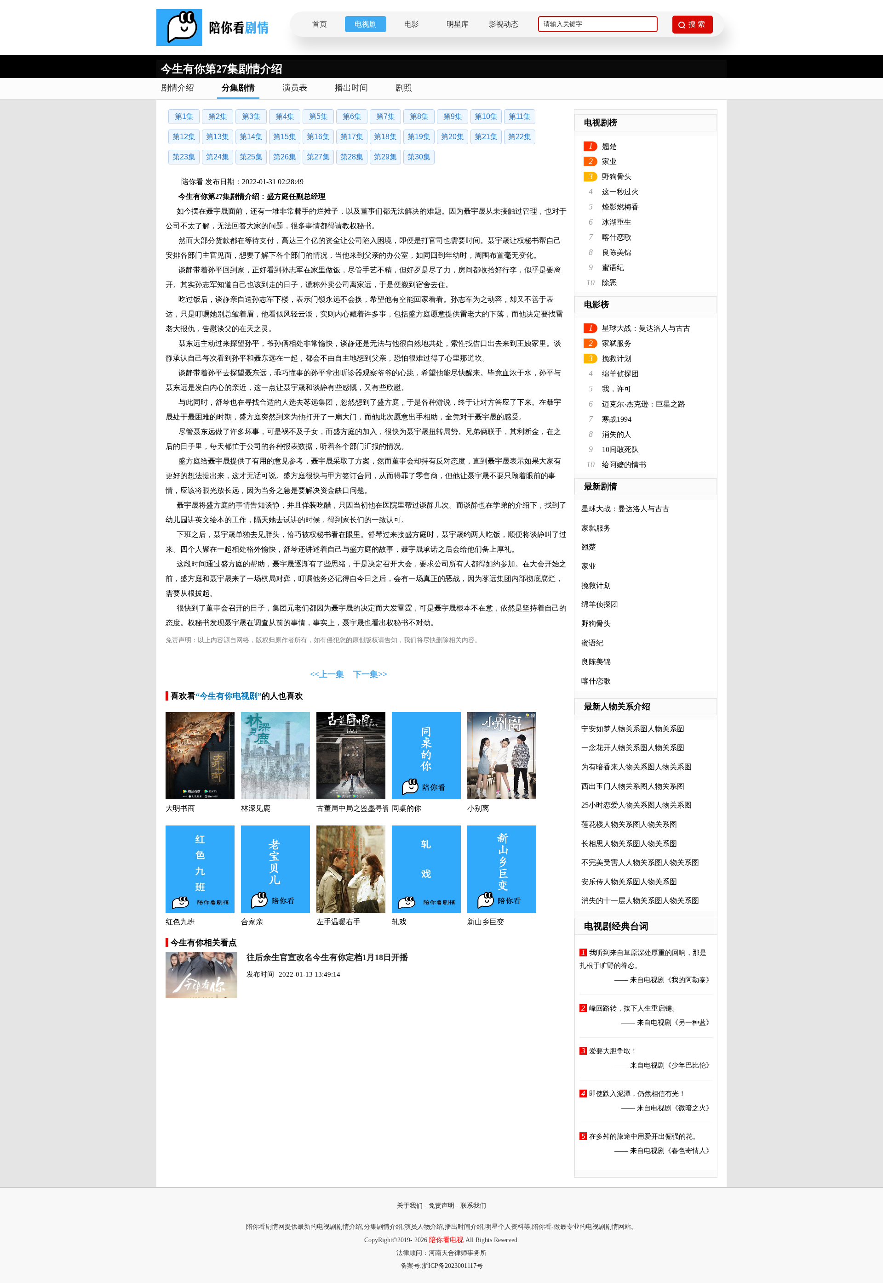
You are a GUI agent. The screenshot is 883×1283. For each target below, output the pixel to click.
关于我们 (410, 1205)
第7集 (385, 116)
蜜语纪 (613, 267)
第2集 (217, 116)
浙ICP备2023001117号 (452, 1265)
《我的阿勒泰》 (689, 979)
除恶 (609, 283)
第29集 (385, 157)
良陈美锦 (616, 252)
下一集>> (370, 674)
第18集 (385, 137)
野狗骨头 (616, 177)
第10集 (486, 116)
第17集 (351, 137)
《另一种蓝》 (692, 1022)
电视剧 (366, 24)
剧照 (404, 87)
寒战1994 (616, 419)
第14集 (251, 137)
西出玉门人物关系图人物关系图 (632, 786)
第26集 (284, 157)
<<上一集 (327, 674)
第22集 (519, 137)
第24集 (217, 157)
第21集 (486, 137)
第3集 (251, 116)
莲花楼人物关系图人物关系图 (629, 824)
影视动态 (503, 24)
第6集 (352, 116)
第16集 (318, 137)
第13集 (217, 137)
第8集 (419, 116)
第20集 (452, 137)
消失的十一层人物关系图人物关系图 (640, 900)
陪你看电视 (446, 1239)
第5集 (318, 116)
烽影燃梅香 (620, 207)
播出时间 (351, 87)
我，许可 (616, 389)
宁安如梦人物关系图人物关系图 (632, 729)
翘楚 (609, 146)
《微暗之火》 (692, 1108)
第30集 (418, 157)
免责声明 (441, 1205)
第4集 (284, 116)
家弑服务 (616, 343)
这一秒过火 (620, 192)
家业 (609, 161)
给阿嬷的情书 (624, 465)
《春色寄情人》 (689, 1150)
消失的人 (616, 434)
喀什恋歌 (616, 237)
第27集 (318, 157)
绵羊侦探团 (620, 374)
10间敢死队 (620, 449)
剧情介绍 (177, 87)
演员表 (294, 87)
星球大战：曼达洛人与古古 (646, 328)
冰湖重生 (616, 222)
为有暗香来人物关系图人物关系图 (636, 767)
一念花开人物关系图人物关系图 (632, 748)
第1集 (184, 116)
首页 (319, 24)
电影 (411, 24)
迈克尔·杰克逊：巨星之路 (643, 404)
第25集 (251, 157)
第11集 (520, 116)
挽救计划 (616, 358)
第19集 (418, 137)
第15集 (284, 137)
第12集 (183, 137)
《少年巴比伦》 (689, 1065)
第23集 (183, 157)
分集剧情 (238, 87)
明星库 (458, 24)
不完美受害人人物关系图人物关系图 (640, 862)
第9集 (452, 116)
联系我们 (473, 1205)
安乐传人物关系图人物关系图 (629, 882)
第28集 (351, 157)
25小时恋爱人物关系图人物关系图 (636, 805)
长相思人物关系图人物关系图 (629, 844)
